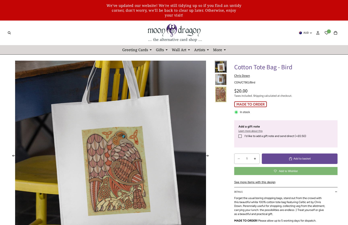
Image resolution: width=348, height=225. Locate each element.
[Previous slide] (12, 156)
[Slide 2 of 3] (220, 79)
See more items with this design (255, 182)
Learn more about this (250, 131)
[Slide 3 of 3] (220, 94)
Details (238, 192)
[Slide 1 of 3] (220, 66)
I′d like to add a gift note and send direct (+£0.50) (275, 136)
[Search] (9, 32)
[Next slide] (208, 156)
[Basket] (335, 32)
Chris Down (242, 76)
